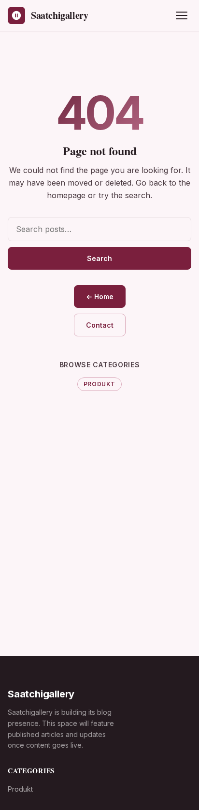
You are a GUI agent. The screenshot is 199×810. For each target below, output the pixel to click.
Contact (100, 325)
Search (99, 258)
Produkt (99, 384)
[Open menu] (181, 15)
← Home (100, 296)
